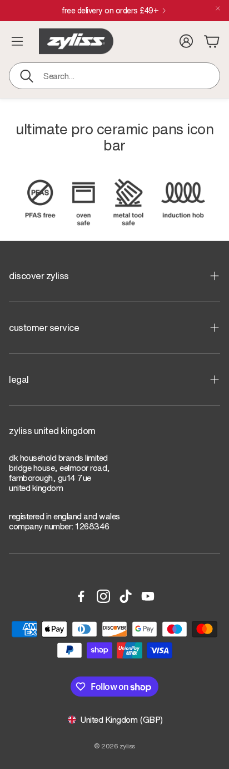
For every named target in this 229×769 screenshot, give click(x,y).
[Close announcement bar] (218, 8)
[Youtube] (148, 596)
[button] (114, 76)
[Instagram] (103, 596)
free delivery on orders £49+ (110, 10)
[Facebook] (81, 596)
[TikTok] (125, 596)
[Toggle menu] (17, 41)
